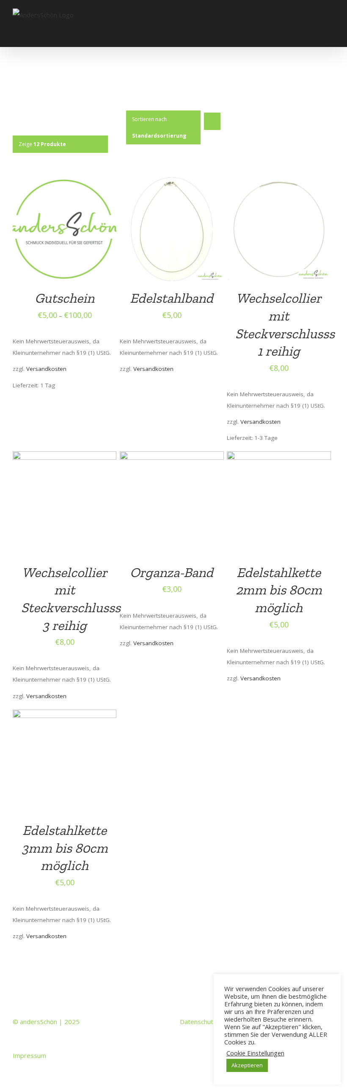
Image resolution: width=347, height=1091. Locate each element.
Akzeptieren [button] (247, 1065)
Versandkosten (46, 369)
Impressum (29, 1055)
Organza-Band (171, 572)
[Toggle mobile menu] (331, 34)
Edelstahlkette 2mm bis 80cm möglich (279, 590)
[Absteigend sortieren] (212, 121)
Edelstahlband (171, 298)
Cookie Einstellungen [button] (255, 1053)
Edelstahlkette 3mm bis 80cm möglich (65, 847)
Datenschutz (198, 1021)
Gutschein (64, 298)
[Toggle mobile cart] (315, 34)
